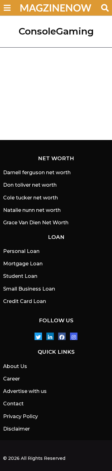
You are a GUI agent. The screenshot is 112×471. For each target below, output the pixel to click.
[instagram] (73, 336)
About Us (15, 366)
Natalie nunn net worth (32, 210)
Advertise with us (25, 391)
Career (11, 379)
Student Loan (20, 276)
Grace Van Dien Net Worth (35, 223)
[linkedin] (50, 336)
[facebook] (62, 336)
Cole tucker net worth (30, 198)
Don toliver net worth (30, 185)
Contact (13, 404)
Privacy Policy (20, 416)
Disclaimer (16, 429)
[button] (7, 8)
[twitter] (38, 336)
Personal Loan (21, 251)
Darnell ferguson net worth (37, 172)
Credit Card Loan (24, 301)
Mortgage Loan (23, 264)
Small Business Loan (29, 289)
